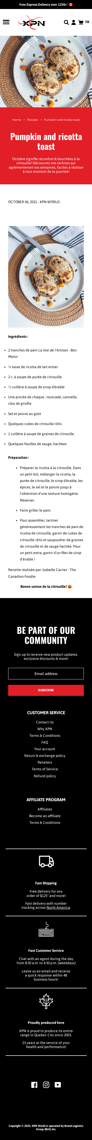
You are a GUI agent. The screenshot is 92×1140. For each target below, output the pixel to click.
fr (87, 22)
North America (58, 907)
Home (16, 120)
